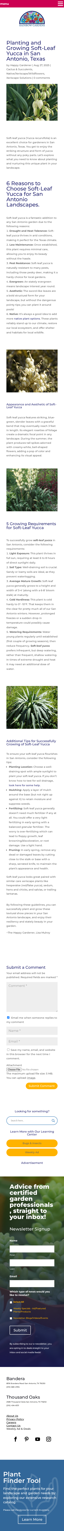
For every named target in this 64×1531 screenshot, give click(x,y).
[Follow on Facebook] (15, 1439)
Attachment (14, 1065)
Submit (20, 1330)
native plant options (27, 318)
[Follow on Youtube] (37, 1439)
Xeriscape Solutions (18, 77)
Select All (18, 1302)
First (12, 1255)
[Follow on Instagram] (48, 1439)
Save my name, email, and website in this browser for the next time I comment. (30, 1054)
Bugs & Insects (32, 1143)
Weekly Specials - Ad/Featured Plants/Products (29, 1310)
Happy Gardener (21, 65)
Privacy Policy (15, 1419)
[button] (60, 4)
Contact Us (13, 1425)
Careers (11, 1422)
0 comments (42, 77)
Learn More (32, 1519)
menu (4, 4)
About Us (12, 1415)
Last (12, 1269)
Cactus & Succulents (19, 69)
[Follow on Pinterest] (26, 1439)
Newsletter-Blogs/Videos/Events (30, 1318)
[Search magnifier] (53, 1120)
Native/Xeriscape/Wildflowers (25, 73)
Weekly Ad (32, 1152)
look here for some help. (24, 785)
